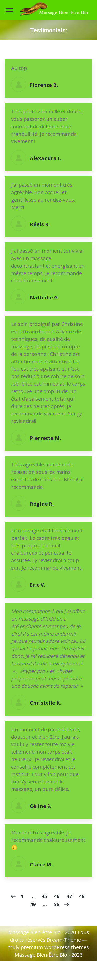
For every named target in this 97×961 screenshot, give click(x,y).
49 (33, 904)
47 (69, 896)
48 (81, 896)
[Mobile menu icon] (9, 10)
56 (56, 904)
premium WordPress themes (55, 947)
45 (44, 896)
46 (56, 896)
